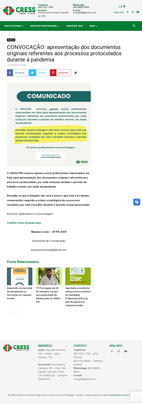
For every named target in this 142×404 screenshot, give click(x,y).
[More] (76, 72)
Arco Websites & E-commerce (119, 395)
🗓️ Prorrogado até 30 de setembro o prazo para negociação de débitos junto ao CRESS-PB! (48, 295)
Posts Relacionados (23, 262)
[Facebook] (127, 12)
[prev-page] (9, 312)
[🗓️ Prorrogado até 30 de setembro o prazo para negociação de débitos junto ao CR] (48, 276)
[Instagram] (133, 12)
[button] (134, 26)
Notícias (11, 40)
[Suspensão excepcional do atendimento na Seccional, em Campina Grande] (19, 276)
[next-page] (14, 312)
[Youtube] (138, 12)
